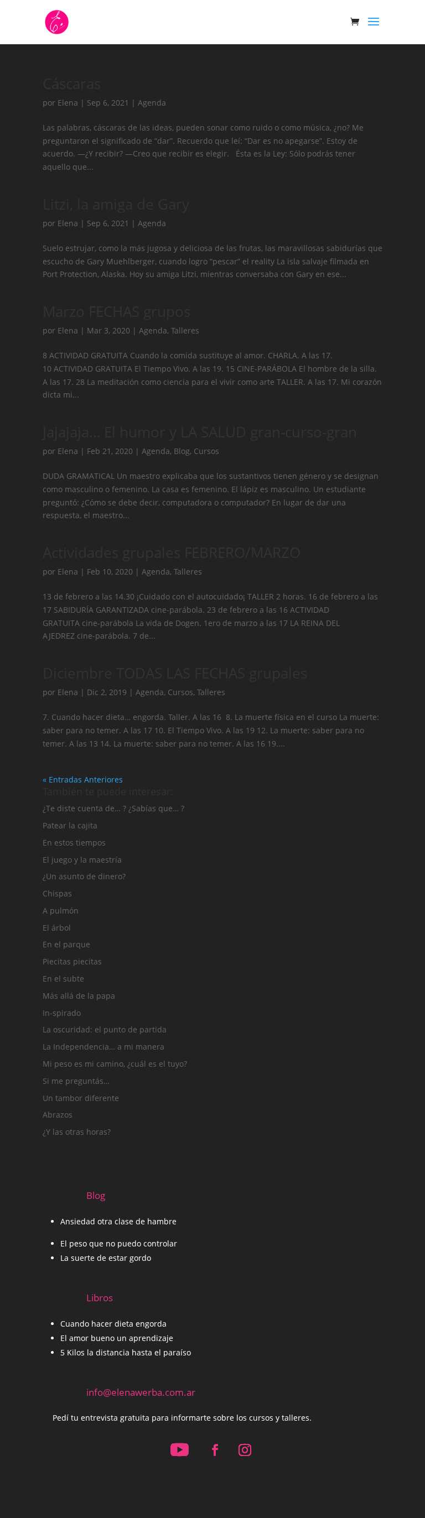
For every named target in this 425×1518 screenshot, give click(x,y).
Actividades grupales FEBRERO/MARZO (171, 552)
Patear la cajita (70, 825)
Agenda (152, 102)
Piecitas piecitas (72, 961)
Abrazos (57, 1114)
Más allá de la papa (79, 995)
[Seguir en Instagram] (245, 1450)
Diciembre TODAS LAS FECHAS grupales (175, 673)
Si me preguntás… (76, 1081)
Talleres (185, 330)
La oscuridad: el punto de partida (105, 1029)
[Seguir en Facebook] (215, 1450)
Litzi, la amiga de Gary (116, 204)
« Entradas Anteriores (83, 779)
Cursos (206, 451)
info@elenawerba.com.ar (140, 1392)
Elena (68, 102)
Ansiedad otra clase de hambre (118, 1221)
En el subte (63, 978)
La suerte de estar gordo (105, 1258)
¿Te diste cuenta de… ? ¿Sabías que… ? (113, 808)
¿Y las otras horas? (77, 1131)
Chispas (57, 893)
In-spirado (62, 1013)
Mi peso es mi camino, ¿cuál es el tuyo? (115, 1063)
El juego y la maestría (82, 859)
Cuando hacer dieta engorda (113, 1323)
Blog (182, 451)
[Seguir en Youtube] (180, 1450)
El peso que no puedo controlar (118, 1243)
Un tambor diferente (81, 1098)
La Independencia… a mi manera (103, 1046)
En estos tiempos (74, 842)
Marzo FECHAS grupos (116, 311)
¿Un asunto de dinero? (84, 876)
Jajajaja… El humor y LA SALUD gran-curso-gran (200, 432)
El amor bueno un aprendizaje (116, 1338)
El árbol (57, 927)
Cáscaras (72, 83)
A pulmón (61, 910)
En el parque (66, 944)
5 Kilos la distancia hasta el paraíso (125, 1352)
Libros (99, 1297)
